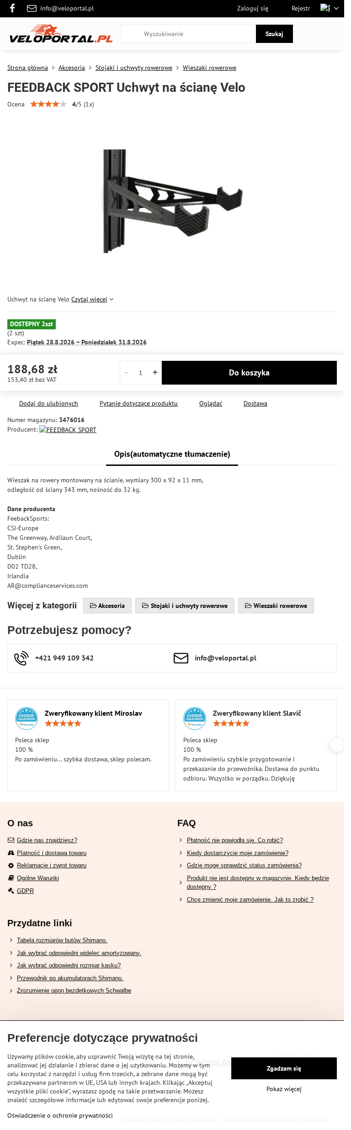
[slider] (48, 104)
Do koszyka (249, 372)
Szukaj (274, 34)
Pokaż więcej (284, 1089)
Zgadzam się (284, 1068)
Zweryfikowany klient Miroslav (93, 713)
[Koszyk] (311, 34)
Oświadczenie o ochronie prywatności (60, 1115)
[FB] (14, 8)
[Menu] (333, 34)
